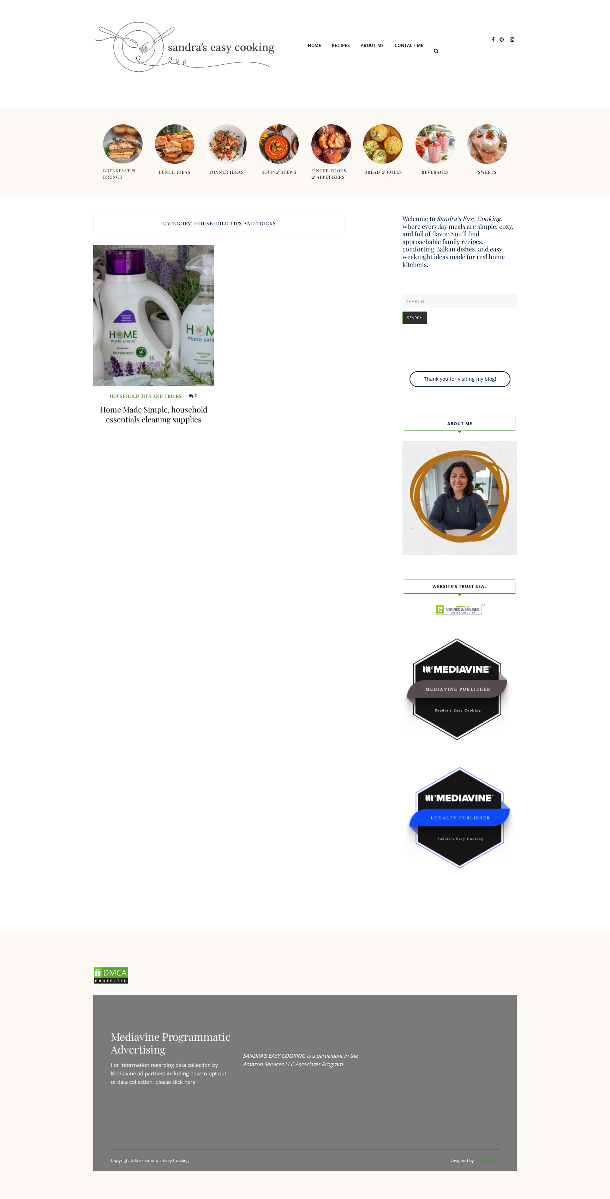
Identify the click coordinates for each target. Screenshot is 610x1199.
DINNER (350, 85)
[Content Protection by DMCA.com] (110, 982)
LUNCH (349, 72)
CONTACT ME (409, 45)
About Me (372, 45)
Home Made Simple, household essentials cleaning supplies (154, 414)
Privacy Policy (422, 72)
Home (314, 45)
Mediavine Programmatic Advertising (171, 1042)
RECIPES (341, 45)
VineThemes (487, 1160)
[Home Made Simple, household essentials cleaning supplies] (153, 315)
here (189, 1081)
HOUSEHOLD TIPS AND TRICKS (146, 396)
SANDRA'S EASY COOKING (274, 1055)
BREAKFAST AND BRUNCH (368, 99)
